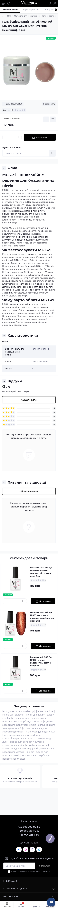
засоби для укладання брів (18, 752)
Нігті (9, 16)
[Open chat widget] (51, 902)
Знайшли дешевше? (11, 118)
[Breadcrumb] (3, 16)
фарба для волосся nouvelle (26, 742)
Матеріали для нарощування (27, 16)
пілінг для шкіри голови (40, 714)
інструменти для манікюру (18, 711)
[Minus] (6, 137)
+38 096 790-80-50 (29, 827)
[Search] (8, 3)
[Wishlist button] (46, 119)
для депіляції (47, 731)
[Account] (54, 3)
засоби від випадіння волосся (20, 731)
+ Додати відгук (29, 400)
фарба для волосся (43, 748)
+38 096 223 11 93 (29, 834)
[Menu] (3, 3)
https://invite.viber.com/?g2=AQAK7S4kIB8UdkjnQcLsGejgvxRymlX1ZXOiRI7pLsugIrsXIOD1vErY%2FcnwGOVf (32, 849)
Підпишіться (44, 866)
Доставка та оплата (27, 872)
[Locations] (49, 3)
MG (53, 104)
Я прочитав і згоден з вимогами (30, 872)
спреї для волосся (37, 745)
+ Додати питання (29, 491)
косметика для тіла (13, 745)
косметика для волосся (16, 748)
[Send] (52, 153)
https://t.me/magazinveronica (39, 849)
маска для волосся (13, 714)
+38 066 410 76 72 (29, 830)
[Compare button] (53, 119)
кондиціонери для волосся (18, 738)
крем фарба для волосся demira (22, 735)
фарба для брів (44, 711)
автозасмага (29, 755)
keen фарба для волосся (28, 721)
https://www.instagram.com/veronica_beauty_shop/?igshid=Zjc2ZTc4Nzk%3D (25, 849)
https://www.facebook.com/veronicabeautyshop (19, 849)
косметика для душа (35, 728)
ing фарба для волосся (15, 718)
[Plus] (18, 137)
